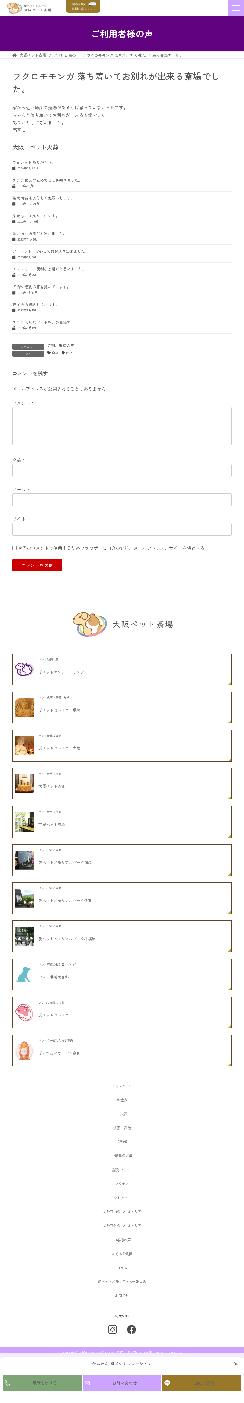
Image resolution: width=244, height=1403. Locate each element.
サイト (19, 519)
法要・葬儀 (122, 1127)
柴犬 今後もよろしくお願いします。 (43, 198)
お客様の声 (122, 1239)
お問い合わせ (124, 1383)
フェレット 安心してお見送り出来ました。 (50, 251)
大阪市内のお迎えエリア (122, 1211)
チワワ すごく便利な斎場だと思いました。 (49, 269)
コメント (23, 403)
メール (20, 489)
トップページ (122, 1085)
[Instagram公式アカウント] (112, 1330)
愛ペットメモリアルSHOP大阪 (122, 1281)
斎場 (55, 353)
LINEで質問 (204, 1383)
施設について (122, 1169)
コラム (122, 1267)
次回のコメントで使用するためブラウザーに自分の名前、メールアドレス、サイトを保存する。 (113, 548)
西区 (69, 353)
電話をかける (44, 1383)
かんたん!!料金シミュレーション (122, 1363)
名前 (18, 460)
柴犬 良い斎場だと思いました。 (39, 233)
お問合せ (122, 1295)
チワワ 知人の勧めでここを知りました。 (47, 180)
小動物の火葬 (122, 1155)
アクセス (122, 1183)
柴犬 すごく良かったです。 (35, 216)
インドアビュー (122, 1197)
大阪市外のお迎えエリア (122, 1225)
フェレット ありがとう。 (33, 162)
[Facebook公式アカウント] (132, 1330)
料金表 (122, 1099)
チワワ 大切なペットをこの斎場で (41, 322)
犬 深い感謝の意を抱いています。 (41, 287)
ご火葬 (122, 1113)
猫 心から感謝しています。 (35, 304)
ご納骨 (122, 1141)
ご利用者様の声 (60, 345)
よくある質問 (122, 1253)
